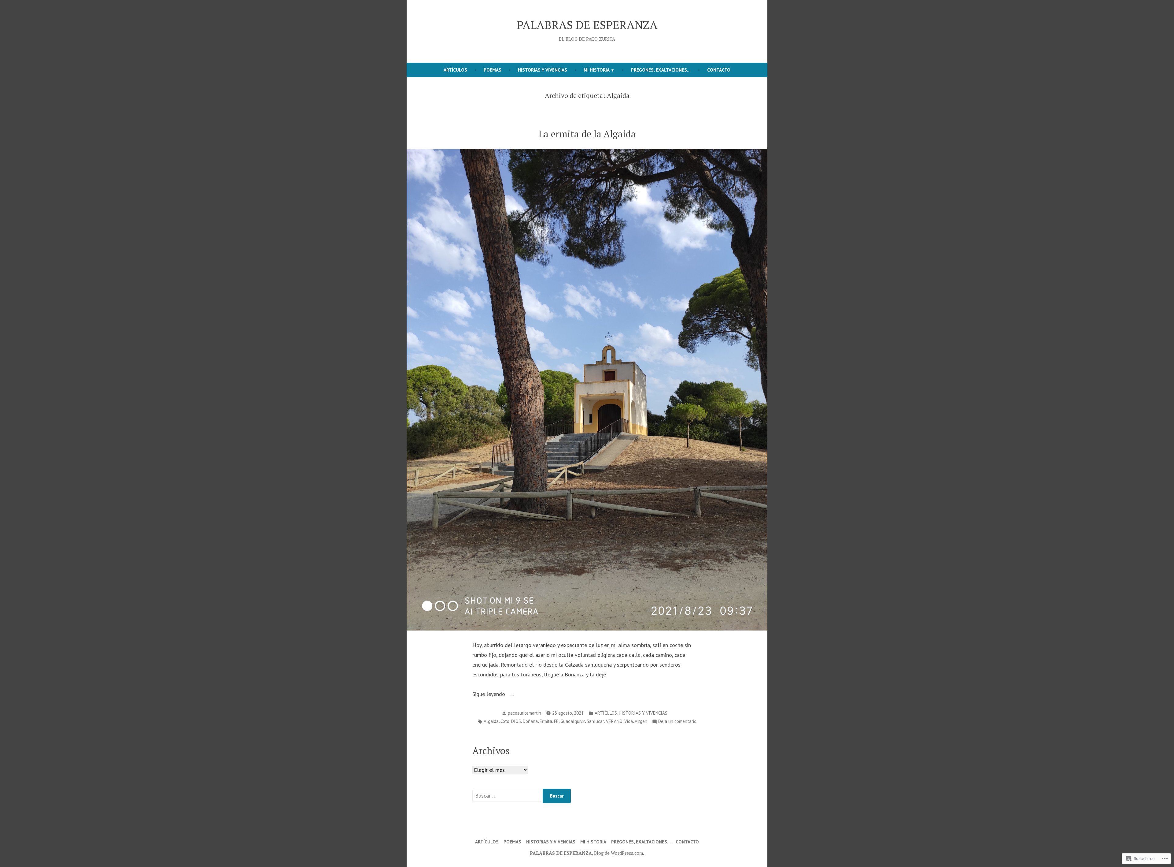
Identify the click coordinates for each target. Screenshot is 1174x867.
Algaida (491, 721)
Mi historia (597, 70)
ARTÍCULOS (455, 70)
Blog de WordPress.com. (619, 853)
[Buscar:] (507, 795)
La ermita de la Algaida (587, 134)
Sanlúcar (595, 721)
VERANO (614, 721)
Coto (504, 721)
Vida (628, 721)
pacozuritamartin (524, 713)
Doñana (530, 721)
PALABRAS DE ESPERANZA (587, 24)
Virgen (641, 721)
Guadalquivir (572, 721)
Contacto (718, 70)
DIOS (516, 721)
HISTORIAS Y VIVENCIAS (542, 70)
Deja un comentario (677, 722)
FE (556, 721)
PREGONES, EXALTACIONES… (661, 70)
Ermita (546, 721)
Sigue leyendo (489, 694)
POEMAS (492, 70)
